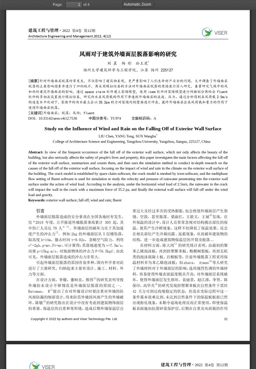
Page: (58, 5)
